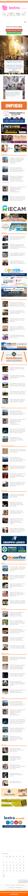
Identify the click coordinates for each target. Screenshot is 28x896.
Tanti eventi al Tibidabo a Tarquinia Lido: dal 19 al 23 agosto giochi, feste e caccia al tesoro (17, 328)
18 (6, 868)
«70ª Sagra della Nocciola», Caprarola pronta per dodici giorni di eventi (17, 336)
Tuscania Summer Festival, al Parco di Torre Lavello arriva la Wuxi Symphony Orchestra (18, 392)
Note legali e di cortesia (10, 889)
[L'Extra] (14, 8)
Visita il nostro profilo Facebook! (14, 826)
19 (10, 868)
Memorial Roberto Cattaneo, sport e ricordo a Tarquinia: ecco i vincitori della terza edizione (17, 577)
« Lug (3, 876)
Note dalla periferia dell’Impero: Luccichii (15, 782)
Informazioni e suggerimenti (15, 887)
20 (13, 868)
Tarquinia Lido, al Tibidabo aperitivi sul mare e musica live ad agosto (17, 496)
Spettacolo (5, 653)
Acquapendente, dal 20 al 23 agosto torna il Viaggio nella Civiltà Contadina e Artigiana (17, 385)
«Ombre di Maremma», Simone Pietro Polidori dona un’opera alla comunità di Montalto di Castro (17, 631)
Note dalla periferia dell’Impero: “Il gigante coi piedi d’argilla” (17, 750)
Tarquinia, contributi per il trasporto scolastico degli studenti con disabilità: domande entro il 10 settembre (17, 160)
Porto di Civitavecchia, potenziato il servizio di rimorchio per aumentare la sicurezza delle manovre (13, 94)
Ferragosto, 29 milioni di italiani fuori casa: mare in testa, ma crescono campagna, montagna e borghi (17, 521)
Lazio (3, 407)
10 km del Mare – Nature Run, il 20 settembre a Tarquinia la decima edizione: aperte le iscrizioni (18, 568)
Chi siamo (12, 885)
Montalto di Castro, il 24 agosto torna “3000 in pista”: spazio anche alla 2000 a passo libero (17, 594)
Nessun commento (17, 60)
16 (23, 865)
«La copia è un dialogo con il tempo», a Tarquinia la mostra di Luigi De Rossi (17, 639)
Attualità (4, 154)
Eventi (3, 298)
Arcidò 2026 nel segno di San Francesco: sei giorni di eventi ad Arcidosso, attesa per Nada (18, 475)
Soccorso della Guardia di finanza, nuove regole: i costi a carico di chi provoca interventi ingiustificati (17, 729)
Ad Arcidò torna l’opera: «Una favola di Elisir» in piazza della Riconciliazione (18, 451)
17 (3, 868)
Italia (3, 698)
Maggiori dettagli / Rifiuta (14, 30)
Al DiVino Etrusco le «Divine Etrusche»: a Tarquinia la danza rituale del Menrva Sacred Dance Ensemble (17, 666)
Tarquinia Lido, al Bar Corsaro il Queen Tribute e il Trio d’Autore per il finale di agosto (17, 683)
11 (6, 865)
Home (8, 885)
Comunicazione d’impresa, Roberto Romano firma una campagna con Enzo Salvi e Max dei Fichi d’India (17, 530)
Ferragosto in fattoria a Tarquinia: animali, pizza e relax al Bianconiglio (17, 512)
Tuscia (3, 364)
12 (10, 865)
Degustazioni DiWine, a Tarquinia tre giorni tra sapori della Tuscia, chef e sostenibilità (17, 504)
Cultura (3, 608)
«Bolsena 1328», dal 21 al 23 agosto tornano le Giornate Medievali (17, 320)
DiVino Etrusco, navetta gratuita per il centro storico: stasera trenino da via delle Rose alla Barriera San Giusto (18, 304)
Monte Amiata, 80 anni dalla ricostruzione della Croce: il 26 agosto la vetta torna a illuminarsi (17, 484)
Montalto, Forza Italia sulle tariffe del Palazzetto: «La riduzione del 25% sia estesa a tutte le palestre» (18, 246)
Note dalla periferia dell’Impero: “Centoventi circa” (16, 775)
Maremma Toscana (8, 446)
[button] (2, 54)
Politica (3, 233)
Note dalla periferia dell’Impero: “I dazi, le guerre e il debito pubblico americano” (17, 766)
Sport (3, 563)
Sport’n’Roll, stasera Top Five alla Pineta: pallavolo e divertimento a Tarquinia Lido (17, 585)
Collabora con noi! (20, 885)
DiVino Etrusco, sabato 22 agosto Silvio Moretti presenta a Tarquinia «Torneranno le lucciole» (17, 614)
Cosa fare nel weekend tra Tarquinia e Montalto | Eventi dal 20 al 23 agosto (17, 312)
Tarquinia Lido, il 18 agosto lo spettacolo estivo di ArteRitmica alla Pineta (18, 691)
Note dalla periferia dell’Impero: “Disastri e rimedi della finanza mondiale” (16, 758)
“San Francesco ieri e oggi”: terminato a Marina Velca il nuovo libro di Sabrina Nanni (17, 647)
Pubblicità (19, 889)
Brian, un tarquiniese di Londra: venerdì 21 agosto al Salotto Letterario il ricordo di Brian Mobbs (17, 622)
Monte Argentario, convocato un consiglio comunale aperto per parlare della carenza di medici (17, 459)
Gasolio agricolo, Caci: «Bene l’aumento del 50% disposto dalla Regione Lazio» (17, 238)
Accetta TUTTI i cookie (14, 33)
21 (16, 868)
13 (13, 865)
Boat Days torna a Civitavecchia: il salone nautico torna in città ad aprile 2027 (16, 439)
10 (3, 865)
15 (20, 865)
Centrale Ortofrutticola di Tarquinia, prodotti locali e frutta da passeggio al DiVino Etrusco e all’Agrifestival (14, 67)
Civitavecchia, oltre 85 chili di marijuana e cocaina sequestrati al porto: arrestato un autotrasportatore (18, 189)
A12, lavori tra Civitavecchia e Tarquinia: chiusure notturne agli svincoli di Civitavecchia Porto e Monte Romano (17, 198)
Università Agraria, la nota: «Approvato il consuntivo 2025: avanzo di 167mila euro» (18, 262)
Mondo (3, 745)
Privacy (24, 889)
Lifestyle (4, 490)
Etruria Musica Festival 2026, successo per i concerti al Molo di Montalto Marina (17, 675)
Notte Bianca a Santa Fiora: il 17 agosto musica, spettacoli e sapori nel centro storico (18, 467)
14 (16, 865)
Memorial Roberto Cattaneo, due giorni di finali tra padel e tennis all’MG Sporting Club (18, 602)
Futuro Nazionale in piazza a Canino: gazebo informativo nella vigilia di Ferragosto (17, 254)
